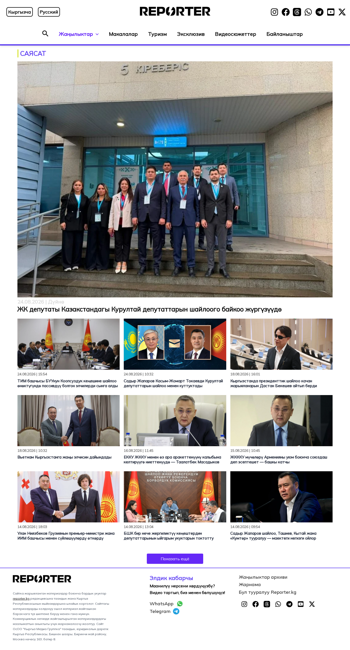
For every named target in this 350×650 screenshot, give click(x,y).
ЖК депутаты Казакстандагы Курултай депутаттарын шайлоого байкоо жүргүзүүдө (149, 309)
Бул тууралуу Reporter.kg (267, 592)
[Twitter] (342, 12)
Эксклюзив (191, 34)
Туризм (157, 34)
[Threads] (297, 12)
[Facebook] (286, 12)
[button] (45, 34)
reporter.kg (21, 598)
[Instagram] (274, 12)
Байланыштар (284, 34)
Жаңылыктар (76, 34)
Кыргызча (19, 12)
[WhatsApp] (308, 12)
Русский (49, 12)
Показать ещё (175, 558)
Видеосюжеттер (235, 34)
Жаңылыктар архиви (263, 577)
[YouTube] (331, 12)
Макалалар (123, 34)
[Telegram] (319, 12)
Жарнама (250, 584)
